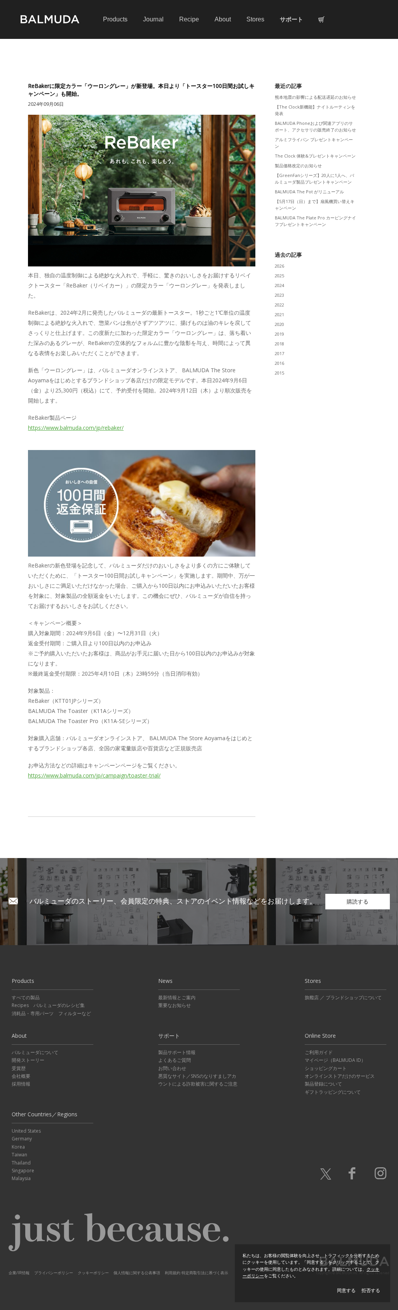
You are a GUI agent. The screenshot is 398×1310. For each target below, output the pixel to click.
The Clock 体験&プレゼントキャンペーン (315, 156)
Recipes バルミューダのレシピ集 (48, 1005)
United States (26, 1131)
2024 (279, 285)
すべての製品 (26, 997)
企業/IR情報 (19, 1272)
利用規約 (172, 1272)
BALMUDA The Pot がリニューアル (309, 191)
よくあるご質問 (174, 1060)
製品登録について (323, 1084)
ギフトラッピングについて (333, 1092)
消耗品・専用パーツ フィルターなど (51, 1013)
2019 (279, 334)
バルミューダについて (35, 1052)
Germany (22, 1138)
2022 (279, 305)
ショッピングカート (326, 1068)
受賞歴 (19, 1068)
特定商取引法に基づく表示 (205, 1272)
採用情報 (21, 1084)
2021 (279, 314)
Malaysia (21, 1178)
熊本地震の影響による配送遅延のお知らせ (315, 97)
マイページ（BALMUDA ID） (335, 1060)
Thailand (21, 1162)
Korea (18, 1147)
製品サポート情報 (177, 1052)
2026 (279, 266)
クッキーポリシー (93, 1272)
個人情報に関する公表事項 (136, 1272)
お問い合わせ (172, 1068)
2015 (279, 373)
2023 (279, 295)
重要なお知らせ (174, 1005)
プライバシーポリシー (53, 1272)
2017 (279, 353)
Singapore (23, 1170)
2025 (279, 275)
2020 (279, 324)
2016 (279, 363)
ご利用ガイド (319, 1052)
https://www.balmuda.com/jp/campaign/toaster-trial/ (94, 775)
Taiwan (19, 1154)
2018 (279, 344)
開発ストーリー (28, 1060)
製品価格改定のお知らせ (298, 165)
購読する (357, 901)
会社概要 (21, 1076)
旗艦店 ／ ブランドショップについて (343, 997)
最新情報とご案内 (177, 997)
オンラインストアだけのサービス (340, 1076)
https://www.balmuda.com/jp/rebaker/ (76, 427)
